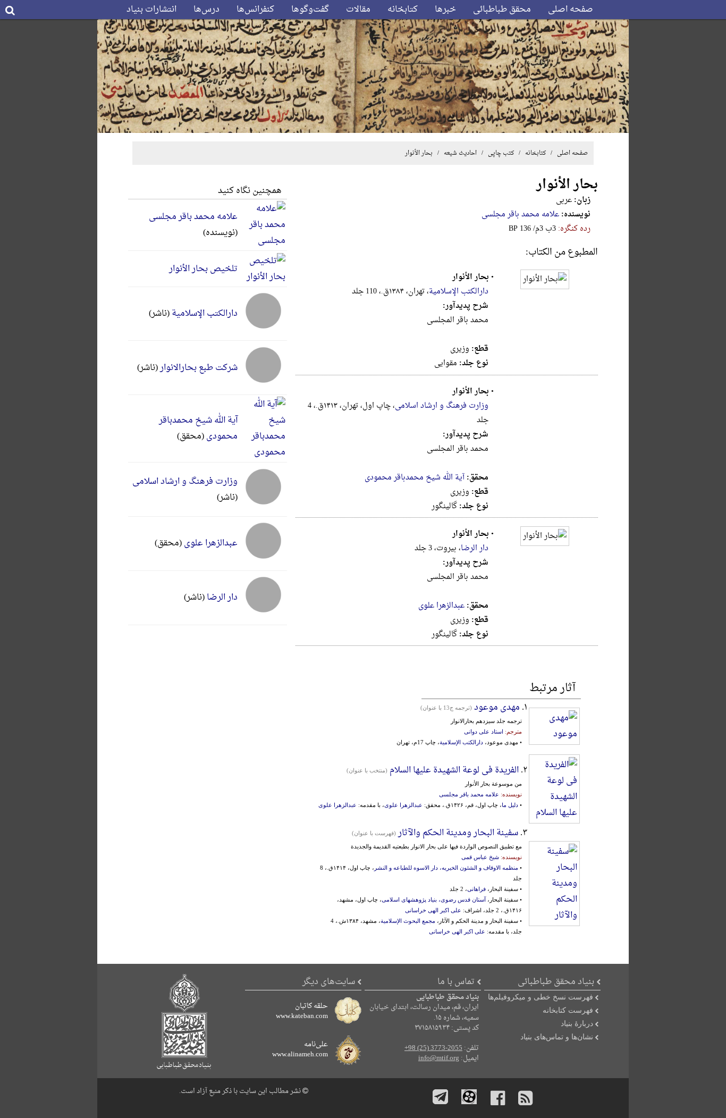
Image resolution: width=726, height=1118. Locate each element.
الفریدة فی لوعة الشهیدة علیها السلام (454, 770)
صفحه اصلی (570, 10)
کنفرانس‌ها (255, 10)
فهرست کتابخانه (568, 1010)
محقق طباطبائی (502, 10)
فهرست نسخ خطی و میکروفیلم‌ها (540, 997)
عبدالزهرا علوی (441, 606)
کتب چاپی (501, 153)
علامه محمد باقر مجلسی (520, 214)
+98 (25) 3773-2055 (433, 1048)
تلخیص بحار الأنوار (203, 269)
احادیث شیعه (459, 153)
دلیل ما (510, 805)
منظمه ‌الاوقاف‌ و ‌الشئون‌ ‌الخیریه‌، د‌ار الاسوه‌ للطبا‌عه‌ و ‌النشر (446, 867)
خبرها (445, 10)
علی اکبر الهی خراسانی (433, 910)
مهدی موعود (496, 708)
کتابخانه (402, 10)
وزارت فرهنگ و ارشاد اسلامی (441, 406)
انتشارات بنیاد (151, 10)
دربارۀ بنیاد (577, 1023)
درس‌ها (206, 10)
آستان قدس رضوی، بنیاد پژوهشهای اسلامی (434, 899)
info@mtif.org (438, 1058)
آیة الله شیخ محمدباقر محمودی (415, 477)
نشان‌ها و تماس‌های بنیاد (556, 1036)
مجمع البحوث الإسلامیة (408, 921)
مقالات (358, 10)
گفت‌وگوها (310, 10)
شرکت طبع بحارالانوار (199, 368)
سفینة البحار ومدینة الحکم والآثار (458, 833)
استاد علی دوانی (483, 731)
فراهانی (476, 889)
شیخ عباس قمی (480, 857)
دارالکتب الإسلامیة (458, 291)
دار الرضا (474, 548)
